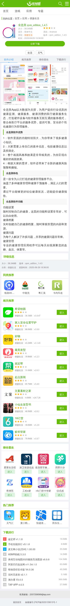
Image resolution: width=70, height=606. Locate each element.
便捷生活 (28, 34)
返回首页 (17, 602)
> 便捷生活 (33, 18)
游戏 (17, 11)
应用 (29, 11)
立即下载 (35, 43)
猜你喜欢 (44, 59)
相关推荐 (26, 59)
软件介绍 (9, 59)
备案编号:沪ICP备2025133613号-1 (41, 602)
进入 (61, 312)
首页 (5, 11)
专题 (40, 11)
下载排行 (61, 59)
